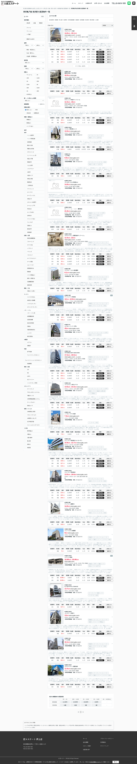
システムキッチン (31, 303)
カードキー (30, 192)
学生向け (29, 208)
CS (28, 369)
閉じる (115, 762)
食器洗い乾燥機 (31, 300)
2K (27, 81)
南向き (29, 444)
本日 (36, 109)
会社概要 (106, 3)
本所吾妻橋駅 (71, 20)
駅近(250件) (37, 725)
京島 (70, 71)
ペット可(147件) (70, 725)
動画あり (29, 123)
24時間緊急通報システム (33, 399)
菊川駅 (87, 20)
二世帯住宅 (30, 185)
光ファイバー (30, 379)
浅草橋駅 (82, 20)
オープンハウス (31, 195)
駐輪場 (29, 271)
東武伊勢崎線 (68, 40)
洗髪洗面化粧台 (31, 329)
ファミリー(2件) (107, 725)
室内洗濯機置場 (31, 238)
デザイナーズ (30, 152)
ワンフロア (30, 222)
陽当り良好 (30, 145)
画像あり (29, 119)
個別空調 (29, 285)
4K (27, 91)
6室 (86, 705)
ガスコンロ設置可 (31, 202)
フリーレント (30, 188)
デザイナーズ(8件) (89, 725)
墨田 (70, 268)
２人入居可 (30, 165)
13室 (65, 705)
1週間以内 (36, 113)
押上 (70, 154)
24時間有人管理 (31, 411)
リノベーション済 (31, 155)
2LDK (28, 84)
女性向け (29, 215)
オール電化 (30, 261)
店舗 (34, 23)
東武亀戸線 (68, 214)
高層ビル (29, 225)
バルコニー (30, 255)
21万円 (96, 702)
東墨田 (70, 529)
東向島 (70, 29)
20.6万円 (86, 702)
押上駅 (60, 20)
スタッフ (80, 3)
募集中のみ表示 (30, 39)
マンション (29, 31)
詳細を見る (100, 51)
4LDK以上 (29, 94)
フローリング (30, 241)
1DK (28, 78)
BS (28, 373)
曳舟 (74, 40)
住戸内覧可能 (30, 421)
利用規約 (103, 742)
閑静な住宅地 (30, 148)
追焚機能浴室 (30, 316)
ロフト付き (30, 245)
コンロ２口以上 (31, 297)
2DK (38, 81)
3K (37, 84)
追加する (109, 51)
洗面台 (29, 326)
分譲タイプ (30, 175)
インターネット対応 (32, 383)
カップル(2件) (98, 725)
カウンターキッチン (32, 307)
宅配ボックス (30, 395)
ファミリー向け (31, 219)
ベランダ (29, 251)
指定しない (29, 109)
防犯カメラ (30, 405)
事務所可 (29, 162)
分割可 (29, 172)
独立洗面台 (30, 336)
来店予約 (134, 24)
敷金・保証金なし (31, 49)
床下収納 (29, 351)
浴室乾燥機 (30, 319)
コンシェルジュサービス (33, 425)
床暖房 (29, 345)
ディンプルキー (31, 402)
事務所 (40, 23)
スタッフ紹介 (87, 746)
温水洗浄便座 (30, 323)
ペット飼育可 (30, 135)
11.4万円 (65, 702)
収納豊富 (29, 363)
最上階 (29, 441)
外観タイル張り (31, 291)
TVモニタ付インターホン (33, 392)
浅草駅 (65, 20)
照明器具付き (30, 268)
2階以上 (29, 434)
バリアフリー (30, 168)
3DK (28, 87)
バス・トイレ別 (31, 313)
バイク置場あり (31, 275)
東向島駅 (92, 20)
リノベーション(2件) (30, 727)
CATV (28, 376)
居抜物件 (29, 232)
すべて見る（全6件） (80, 66)
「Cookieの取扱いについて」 (95, 762)
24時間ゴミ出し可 (31, 418)
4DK (38, 91)
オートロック (30, 389)
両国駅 (56, 20)
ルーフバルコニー (31, 258)
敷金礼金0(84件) (79, 725)
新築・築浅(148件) (60, 725)
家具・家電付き (31, 278)
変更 (42, 16)
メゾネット (30, 248)
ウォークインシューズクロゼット (33, 360)
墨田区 (67, 29)
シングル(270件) (29, 725)
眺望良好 (29, 182)
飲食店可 (29, 229)
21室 (75, 705)
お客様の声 (89, 3)
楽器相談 (29, 142)
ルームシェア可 (31, 205)
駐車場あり (30, 431)
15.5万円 (75, 702)
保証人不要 (30, 158)
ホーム (74, 3)
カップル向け (30, 212)
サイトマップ (104, 746)
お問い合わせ (98, 3)
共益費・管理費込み (32, 56)
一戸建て (29, 34)
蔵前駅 (77, 20)
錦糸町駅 (51, 20)
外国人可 (29, 198)
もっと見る (108, 46)
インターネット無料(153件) (48, 725)
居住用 (28, 23)
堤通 (70, 295)
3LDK (38, 87)
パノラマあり (30, 126)
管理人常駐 (30, 178)
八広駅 (97, 20)
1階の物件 (29, 437)
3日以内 (29, 113)
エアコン (29, 342)
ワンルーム (29, 74)
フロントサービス (31, 415)
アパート (29, 27)
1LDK (38, 78)
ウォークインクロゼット (33, 355)
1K (37, 74)
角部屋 (29, 447)
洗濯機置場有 (30, 281)
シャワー (29, 333)
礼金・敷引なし (30, 53)
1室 (96, 705)
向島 (70, 351)
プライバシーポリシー (107, 738)
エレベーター (30, 265)
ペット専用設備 (31, 138)
